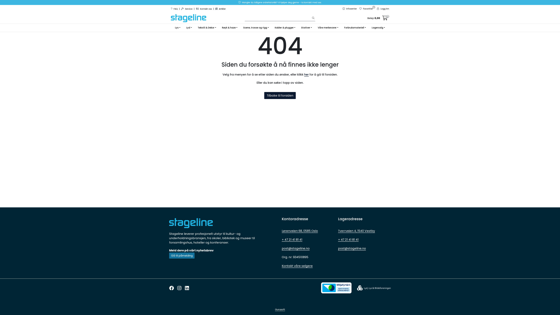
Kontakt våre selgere (297, 266)
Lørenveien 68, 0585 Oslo (300, 231)
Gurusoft (280, 309)
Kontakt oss (206, 8)
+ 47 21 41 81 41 (292, 240)
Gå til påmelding (182, 255)
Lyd (188, 27)
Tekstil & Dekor (206, 27)
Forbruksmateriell (354, 27)
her (306, 74)
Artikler (222, 8)
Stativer (305, 27)
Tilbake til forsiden (280, 95)
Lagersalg (377, 27)
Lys (177, 27)
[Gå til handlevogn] (385, 19)
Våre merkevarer (327, 27)
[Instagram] (179, 288)
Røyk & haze (229, 27)
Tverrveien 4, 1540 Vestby (356, 231)
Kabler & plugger (284, 27)
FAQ (175, 8)
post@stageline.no (296, 248)
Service (188, 8)
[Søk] (313, 18)
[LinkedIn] (187, 288)
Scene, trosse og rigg (255, 27)
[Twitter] (171, 288)
